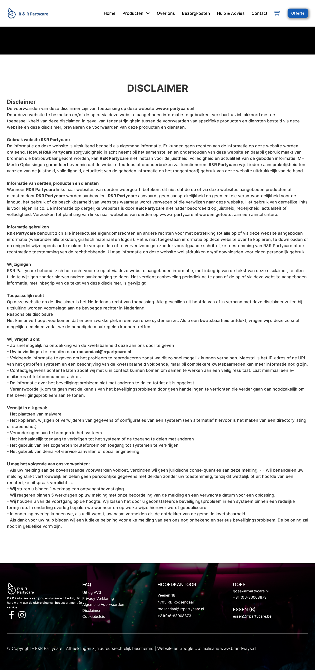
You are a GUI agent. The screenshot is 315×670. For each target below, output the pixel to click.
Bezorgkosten (196, 13)
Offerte (298, 13)
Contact (259, 13)
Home (110, 13)
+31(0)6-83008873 (174, 615)
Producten (132, 13)
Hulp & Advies (231, 13)
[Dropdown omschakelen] (148, 13)
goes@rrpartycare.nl (251, 591)
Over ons (166, 13)
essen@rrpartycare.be (252, 616)
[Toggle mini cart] (277, 13)
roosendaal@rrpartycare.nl (181, 608)
